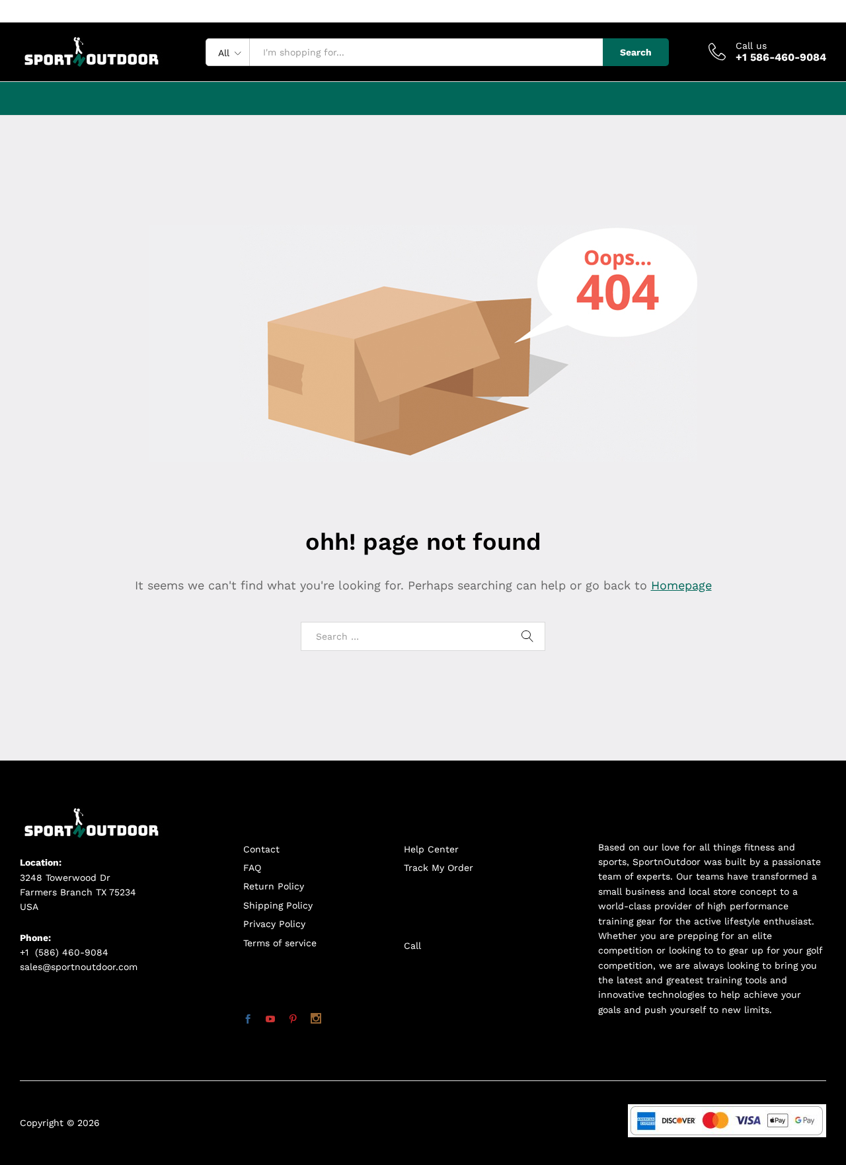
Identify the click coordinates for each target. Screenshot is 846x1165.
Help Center (431, 849)
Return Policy (273, 886)
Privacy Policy (274, 924)
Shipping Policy (278, 905)
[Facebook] (248, 1019)
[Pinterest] (293, 1019)
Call (412, 945)
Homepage (681, 585)
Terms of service (280, 943)
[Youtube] (270, 1019)
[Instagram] (316, 1019)
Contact (261, 849)
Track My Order (438, 867)
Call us (751, 45)
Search (636, 52)
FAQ (252, 867)
